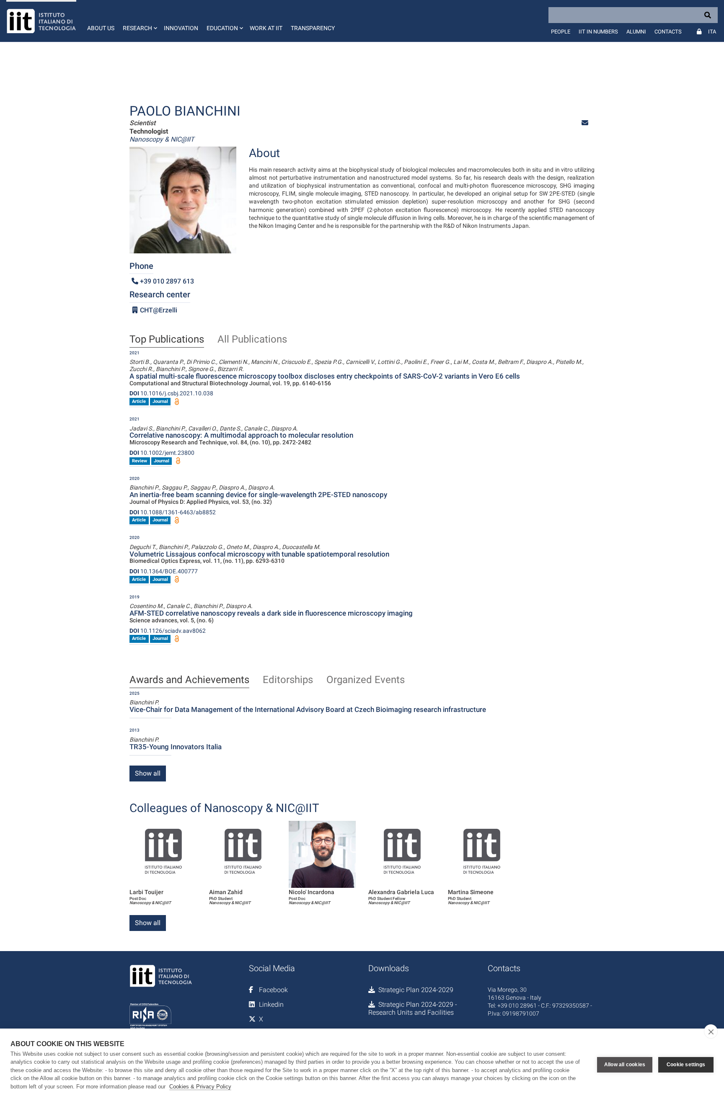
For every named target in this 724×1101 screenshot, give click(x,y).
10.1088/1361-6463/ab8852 (172, 512)
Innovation (181, 28)
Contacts (668, 31)
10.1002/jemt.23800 (161, 452)
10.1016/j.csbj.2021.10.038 (171, 393)
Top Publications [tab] (166, 339)
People (560, 31)
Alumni (636, 31)
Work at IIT (266, 28)
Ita (712, 31)
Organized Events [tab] (365, 680)
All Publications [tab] (252, 339)
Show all (147, 773)
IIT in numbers (598, 31)
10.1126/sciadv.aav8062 (167, 630)
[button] (139, 21)
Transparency (313, 28)
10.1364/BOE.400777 (163, 571)
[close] (711, 1031)
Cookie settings (686, 1064)
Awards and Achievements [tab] (189, 680)
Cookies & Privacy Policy (200, 1086)
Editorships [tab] (288, 680)
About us (100, 28)
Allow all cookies (624, 1064)
